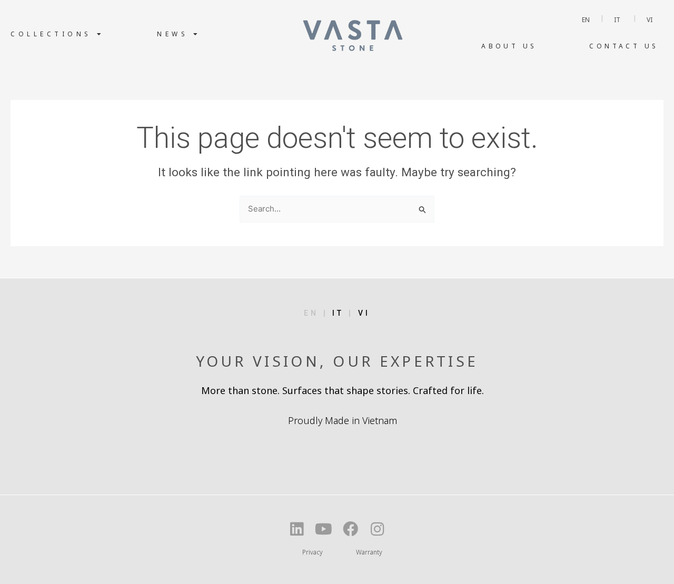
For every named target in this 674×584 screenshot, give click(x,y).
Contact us (623, 46)
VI (364, 313)
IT (340, 313)
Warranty (369, 552)
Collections (51, 33)
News (172, 33)
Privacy (312, 552)
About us (509, 46)
